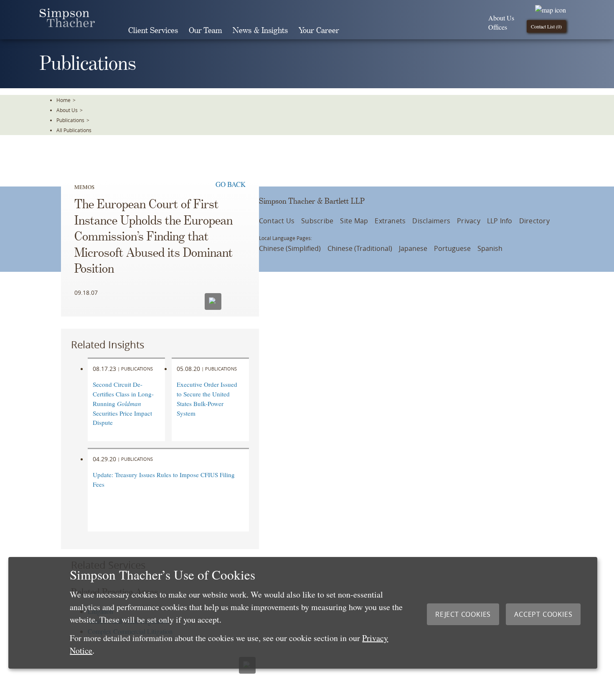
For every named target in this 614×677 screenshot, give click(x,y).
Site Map (354, 220)
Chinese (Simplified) (290, 248)
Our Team (205, 30)
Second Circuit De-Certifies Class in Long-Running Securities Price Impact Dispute (123, 403)
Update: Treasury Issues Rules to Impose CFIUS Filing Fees (164, 479)
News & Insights (260, 30)
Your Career (319, 30)
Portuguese (452, 248)
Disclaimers (431, 220)
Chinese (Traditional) (359, 248)
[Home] (67, 24)
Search (356, 30)
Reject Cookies (463, 614)
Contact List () (546, 26)
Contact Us (276, 220)
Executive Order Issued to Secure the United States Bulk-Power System (207, 398)
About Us (501, 17)
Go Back (231, 184)
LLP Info (500, 220)
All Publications (73, 130)
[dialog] (302, 613)
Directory (534, 220)
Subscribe (317, 220)
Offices (497, 27)
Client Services (153, 30)
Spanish (489, 248)
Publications (70, 120)
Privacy (468, 220)
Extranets (390, 220)
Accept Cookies (543, 614)
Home (63, 100)
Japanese (413, 248)
